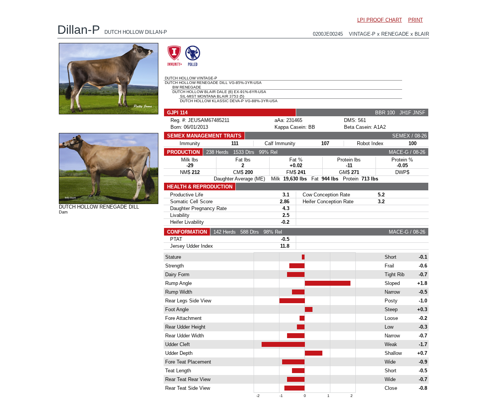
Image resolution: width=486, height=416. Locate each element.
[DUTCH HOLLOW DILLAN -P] (108, 112)
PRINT (415, 20)
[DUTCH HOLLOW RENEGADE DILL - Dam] (108, 202)
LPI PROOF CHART (379, 20)
